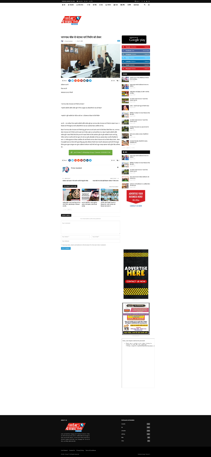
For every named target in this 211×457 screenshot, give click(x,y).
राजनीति (129, 5)
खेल (102, 5)
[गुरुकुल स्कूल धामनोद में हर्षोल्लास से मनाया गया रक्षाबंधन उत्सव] (125, 86)
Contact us (72, 450)
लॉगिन (91, 1)
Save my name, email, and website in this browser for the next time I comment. (84, 245)
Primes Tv (148, 454)
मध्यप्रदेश (72, 5)
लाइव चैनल (81, 1)
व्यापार (116, 5)
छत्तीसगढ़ (123, 434)
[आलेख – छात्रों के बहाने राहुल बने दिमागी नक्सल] (125, 107)
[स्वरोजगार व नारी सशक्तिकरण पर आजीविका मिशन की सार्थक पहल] (125, 185)
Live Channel (64, 450)
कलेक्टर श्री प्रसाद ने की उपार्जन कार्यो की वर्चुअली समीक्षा (75, 180)
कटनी (119, 40)
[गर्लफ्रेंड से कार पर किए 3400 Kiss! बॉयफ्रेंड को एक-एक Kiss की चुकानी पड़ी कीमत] (125, 79)
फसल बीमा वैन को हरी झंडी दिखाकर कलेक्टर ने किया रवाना (105, 180)
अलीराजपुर (102, 189)
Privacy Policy (80, 450)
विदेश (96, 5)
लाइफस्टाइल (136, 5)
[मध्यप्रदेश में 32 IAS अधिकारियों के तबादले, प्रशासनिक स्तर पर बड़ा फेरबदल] (125, 143)
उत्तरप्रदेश (123, 430)
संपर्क (87, 1)
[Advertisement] (120, 20)
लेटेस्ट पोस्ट (80, 5)
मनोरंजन (109, 5)
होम (64, 5)
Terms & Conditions (91, 450)
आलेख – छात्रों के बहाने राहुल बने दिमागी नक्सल (140, 105)
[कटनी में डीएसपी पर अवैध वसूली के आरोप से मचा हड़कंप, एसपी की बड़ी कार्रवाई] (90, 195)
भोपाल (122, 441)
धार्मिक (123, 5)
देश (89, 5)
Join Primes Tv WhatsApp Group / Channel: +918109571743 (92, 152)
